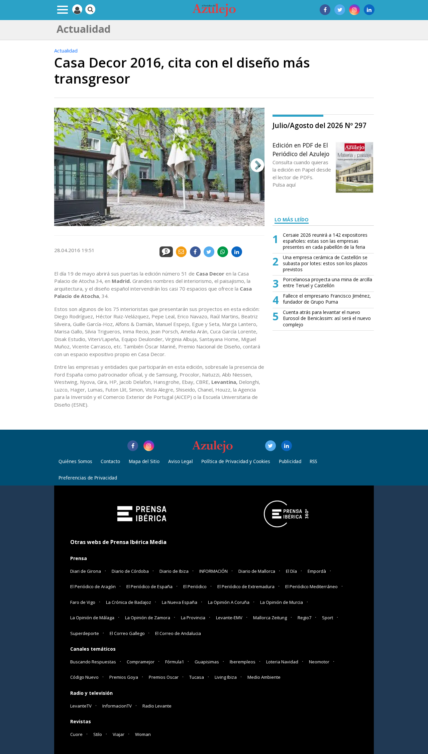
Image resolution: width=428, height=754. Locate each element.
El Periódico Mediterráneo (311, 586)
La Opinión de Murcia (281, 602)
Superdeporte (84, 633)
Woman (143, 734)
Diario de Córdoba (130, 571)
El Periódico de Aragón (93, 586)
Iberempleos (242, 662)
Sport (327, 618)
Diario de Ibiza (174, 571)
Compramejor (140, 662)
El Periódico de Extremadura (246, 586)
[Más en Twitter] (270, 445)
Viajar (118, 734)
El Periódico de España (149, 586)
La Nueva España (179, 602)
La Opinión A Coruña (228, 602)
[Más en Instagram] (148, 445)
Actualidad (66, 50)
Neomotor (319, 662)
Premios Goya (123, 677)
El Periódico (195, 586)
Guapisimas (207, 662)
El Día (291, 571)
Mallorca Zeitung (270, 618)
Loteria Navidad (282, 662)
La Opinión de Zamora (147, 618)
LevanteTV (81, 706)
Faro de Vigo (82, 602)
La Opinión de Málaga (92, 618)
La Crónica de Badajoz (128, 602)
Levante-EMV (229, 618)
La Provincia (193, 618)
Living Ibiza (226, 677)
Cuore (76, 734)
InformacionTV (117, 706)
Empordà (317, 571)
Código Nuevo (84, 677)
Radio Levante (157, 706)
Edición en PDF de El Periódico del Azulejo (301, 149)
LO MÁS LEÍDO (292, 219)
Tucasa (196, 677)
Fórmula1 (174, 662)
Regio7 (304, 618)
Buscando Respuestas (93, 662)
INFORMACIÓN (213, 571)
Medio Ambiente (264, 677)
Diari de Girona (85, 571)
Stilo (97, 734)
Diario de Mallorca (256, 571)
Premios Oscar (164, 677)
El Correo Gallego (128, 633)
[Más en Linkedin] (286, 445)
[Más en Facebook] (132, 445)
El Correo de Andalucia (178, 633)
